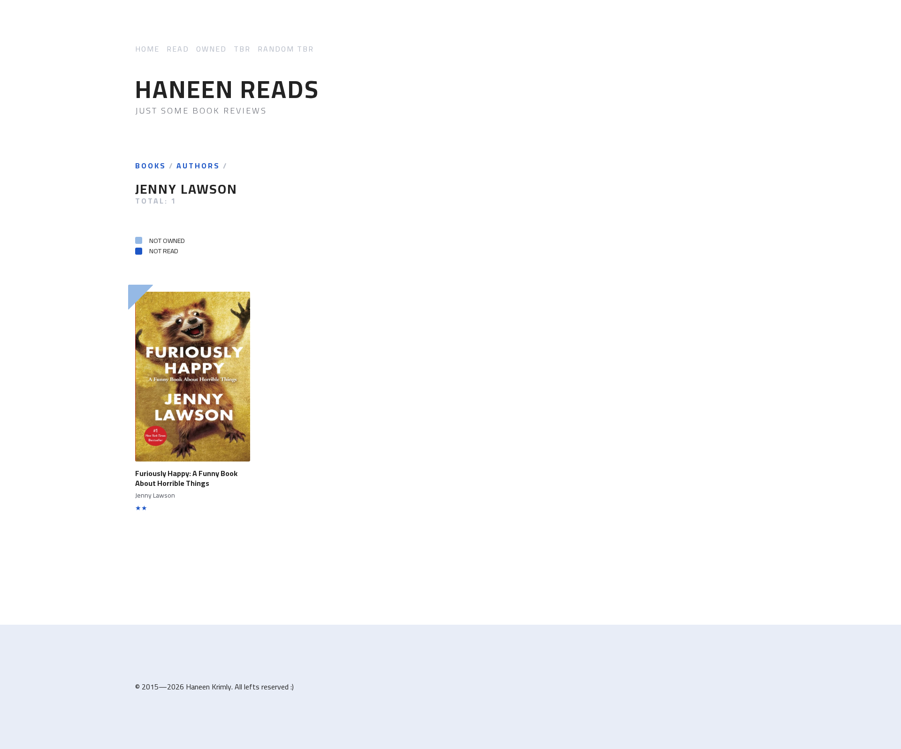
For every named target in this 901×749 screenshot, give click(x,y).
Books (150, 166)
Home (147, 49)
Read (178, 49)
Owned (211, 49)
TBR (242, 49)
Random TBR (286, 49)
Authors (198, 166)
